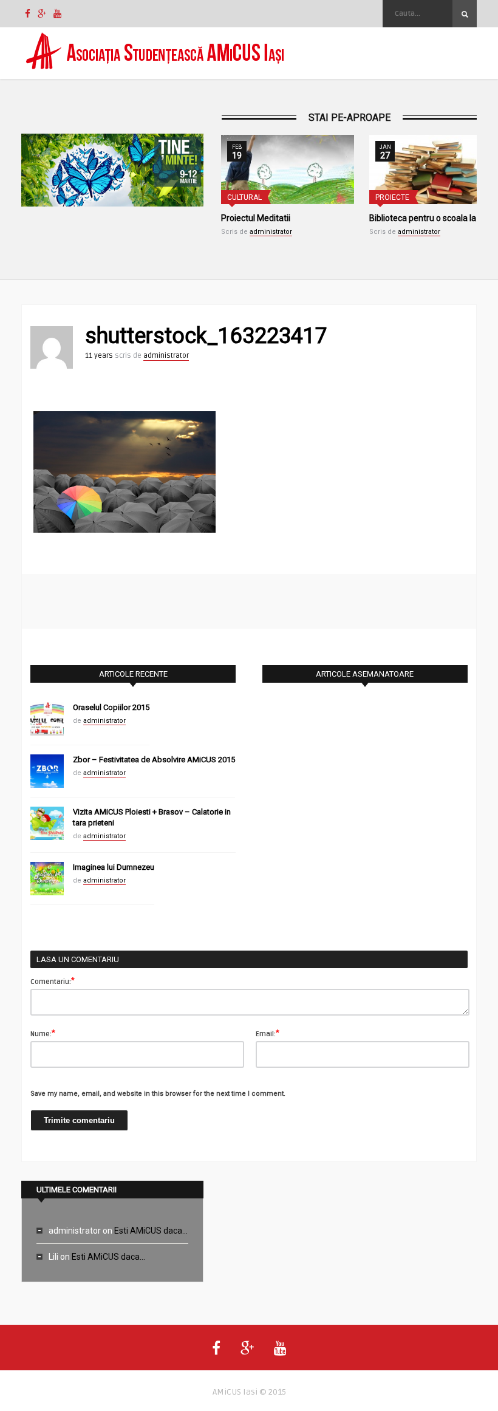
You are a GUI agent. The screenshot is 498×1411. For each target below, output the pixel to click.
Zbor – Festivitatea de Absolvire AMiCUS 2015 (154, 759)
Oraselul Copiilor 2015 (111, 707)
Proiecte (392, 197)
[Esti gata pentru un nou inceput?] (112, 172)
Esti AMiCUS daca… (151, 1230)
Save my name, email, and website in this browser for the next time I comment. (157, 1094)
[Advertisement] (249, 601)
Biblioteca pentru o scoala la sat (429, 218)
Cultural (244, 197)
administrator (271, 232)
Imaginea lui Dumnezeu (113, 867)
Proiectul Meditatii (255, 218)
